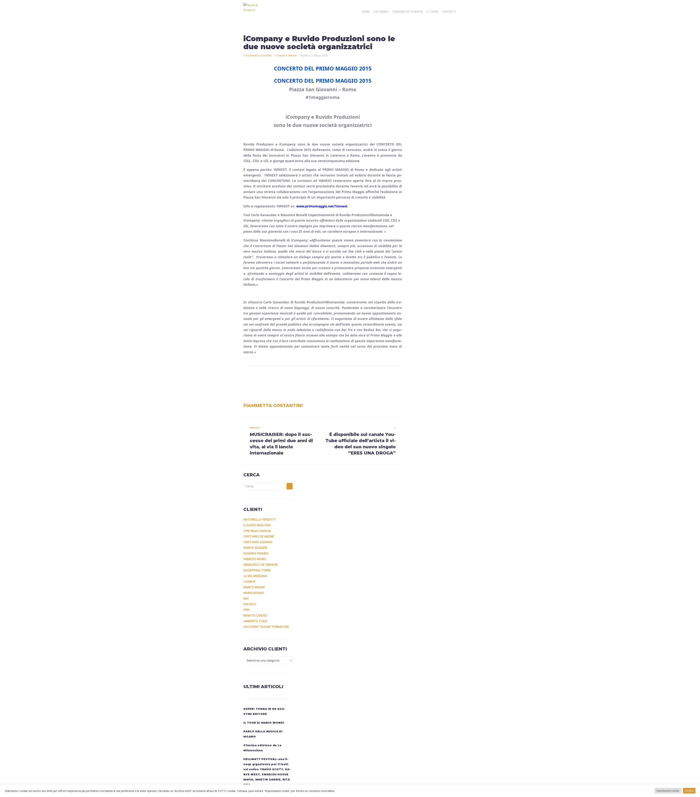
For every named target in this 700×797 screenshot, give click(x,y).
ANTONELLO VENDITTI (259, 519)
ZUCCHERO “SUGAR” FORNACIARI (266, 627)
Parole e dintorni (287, 55)
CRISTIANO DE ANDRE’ (259, 536)
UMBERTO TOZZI (255, 621)
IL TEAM (432, 12)
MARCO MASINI (254, 587)
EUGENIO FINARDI (256, 553)
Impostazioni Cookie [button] (668, 790)
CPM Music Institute (257, 531)
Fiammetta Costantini (259, 55)
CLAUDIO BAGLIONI (257, 525)
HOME (365, 12)
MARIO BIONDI (253, 593)
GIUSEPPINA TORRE (257, 570)
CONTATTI (449, 12)
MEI (246, 599)
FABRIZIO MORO (254, 559)
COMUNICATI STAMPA (407, 12)
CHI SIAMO (381, 12)
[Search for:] (264, 486)
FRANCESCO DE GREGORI (260, 565)
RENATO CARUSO (255, 615)
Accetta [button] (689, 790)
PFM (246, 610)
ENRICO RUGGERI (255, 548)
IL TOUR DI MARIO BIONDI (263, 722)
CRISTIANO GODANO (257, 542)
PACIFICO (249, 604)
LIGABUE (249, 582)
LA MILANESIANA (255, 576)
